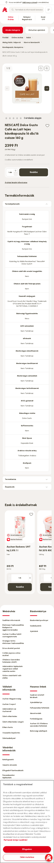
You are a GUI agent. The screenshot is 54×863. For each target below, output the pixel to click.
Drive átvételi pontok (11, 648)
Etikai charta (7, 727)
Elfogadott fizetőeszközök (12, 770)
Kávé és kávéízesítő (32, 42)
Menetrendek (35, 713)
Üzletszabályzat (8, 738)
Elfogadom (27, 849)
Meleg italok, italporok (11, 42)
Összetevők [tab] (10, 487)
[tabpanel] (27, 340)
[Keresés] (12, 9)
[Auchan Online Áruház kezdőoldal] (4, 9)
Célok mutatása (27, 857)
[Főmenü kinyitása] (49, 10)
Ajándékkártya (36, 702)
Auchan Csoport (9, 704)
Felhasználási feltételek (39, 708)
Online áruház (17, 37)
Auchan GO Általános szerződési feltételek (39, 724)
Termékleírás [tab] (10, 479)
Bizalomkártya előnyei (39, 620)
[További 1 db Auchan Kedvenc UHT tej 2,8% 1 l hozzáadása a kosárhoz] (30, 578)
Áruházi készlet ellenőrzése (16, 182)
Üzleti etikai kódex (9, 716)
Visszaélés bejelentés (11, 733)
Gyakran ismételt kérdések (37, 696)
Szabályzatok (35, 626)
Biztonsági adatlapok (38, 731)
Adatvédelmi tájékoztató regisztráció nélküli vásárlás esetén (12, 668)
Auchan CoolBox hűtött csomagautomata (11, 635)
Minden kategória (12, 30)
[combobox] (26, 10)
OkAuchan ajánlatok (36, 30)
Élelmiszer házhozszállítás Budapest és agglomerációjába (13, 627)
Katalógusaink (8, 759)
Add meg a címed (29, 2)
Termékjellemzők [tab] (12, 204)
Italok (28, 37)
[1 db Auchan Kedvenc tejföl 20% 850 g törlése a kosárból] (42, 578)
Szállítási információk (11, 620)
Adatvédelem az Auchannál (9, 710)
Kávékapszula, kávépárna (12, 47)
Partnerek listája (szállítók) (15, 840)
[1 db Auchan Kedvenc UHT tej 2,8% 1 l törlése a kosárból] (9, 578)
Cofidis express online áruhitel (11, 654)
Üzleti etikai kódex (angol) (13, 722)
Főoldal (5, 37)
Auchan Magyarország (11, 699)
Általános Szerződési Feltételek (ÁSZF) (11, 661)
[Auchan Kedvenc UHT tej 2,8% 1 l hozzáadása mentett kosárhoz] (31, 514)
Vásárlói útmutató (9, 765)
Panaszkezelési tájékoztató (8, 776)
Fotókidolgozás (36, 719)
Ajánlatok (34, 631)
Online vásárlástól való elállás (11, 676)
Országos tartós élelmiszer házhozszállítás (13, 642)
